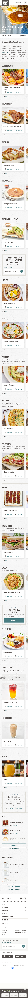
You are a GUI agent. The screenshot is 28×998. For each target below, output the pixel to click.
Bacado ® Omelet (9, 385)
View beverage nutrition (14, 890)
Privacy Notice (17, 968)
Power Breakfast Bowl (11, 342)
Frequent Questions (20, 932)
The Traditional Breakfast (12, 127)
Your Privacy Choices (6, 968)
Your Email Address (11, 271)
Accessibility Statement (19, 965)
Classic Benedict (9, 472)
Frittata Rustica (9, 428)
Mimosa (6, 779)
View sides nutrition (14, 849)
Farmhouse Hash (9, 303)
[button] (4, 96)
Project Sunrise (6, 930)
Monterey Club (8, 552)
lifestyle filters (6, 52)
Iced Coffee (7, 741)
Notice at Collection (8, 267)
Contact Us (5, 935)
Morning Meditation (10, 702)
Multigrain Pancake (10, 204)
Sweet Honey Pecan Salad (12, 592)
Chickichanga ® (9, 165)
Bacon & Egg (8, 652)
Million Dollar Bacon (11, 510)
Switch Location (19, 991)
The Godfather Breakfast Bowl (12, 88)
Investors (6, 932)
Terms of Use (5, 965)
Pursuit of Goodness (21, 930)
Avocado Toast (8, 242)
